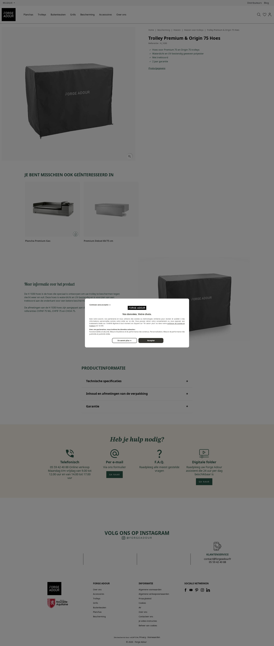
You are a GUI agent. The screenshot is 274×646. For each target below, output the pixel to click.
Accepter (151, 340)
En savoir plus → (124, 340)
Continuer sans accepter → (100, 305)
